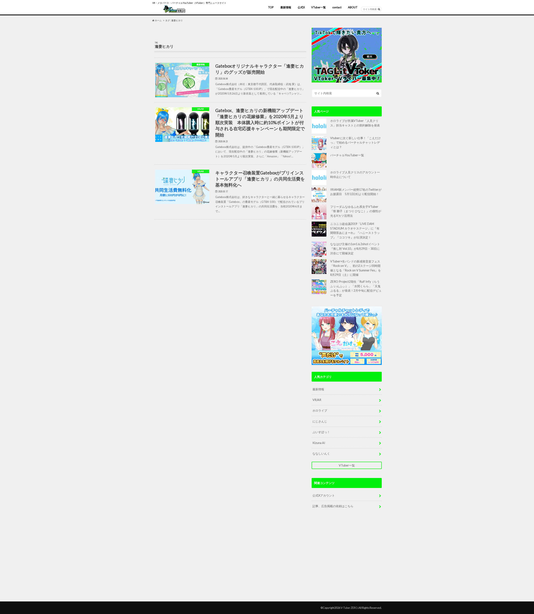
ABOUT (353, 7)
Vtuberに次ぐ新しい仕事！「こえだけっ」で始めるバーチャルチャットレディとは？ (355, 142)
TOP (271, 7)
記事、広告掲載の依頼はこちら (332, 506)
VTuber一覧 (318, 7)
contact (336, 7)
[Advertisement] (347, 559)
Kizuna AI (318, 443)
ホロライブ (319, 410)
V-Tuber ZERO (349, 607)
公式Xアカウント (323, 495)
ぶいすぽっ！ (321, 432)
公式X (301, 7)
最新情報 (285, 7)
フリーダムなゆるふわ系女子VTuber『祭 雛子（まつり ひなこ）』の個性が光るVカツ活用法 (355, 211)
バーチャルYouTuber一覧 (347, 155)
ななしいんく (321, 453)
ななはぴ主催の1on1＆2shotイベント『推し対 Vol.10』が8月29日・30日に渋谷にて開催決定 (355, 248)
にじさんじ (319, 421)
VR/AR (316, 400)
